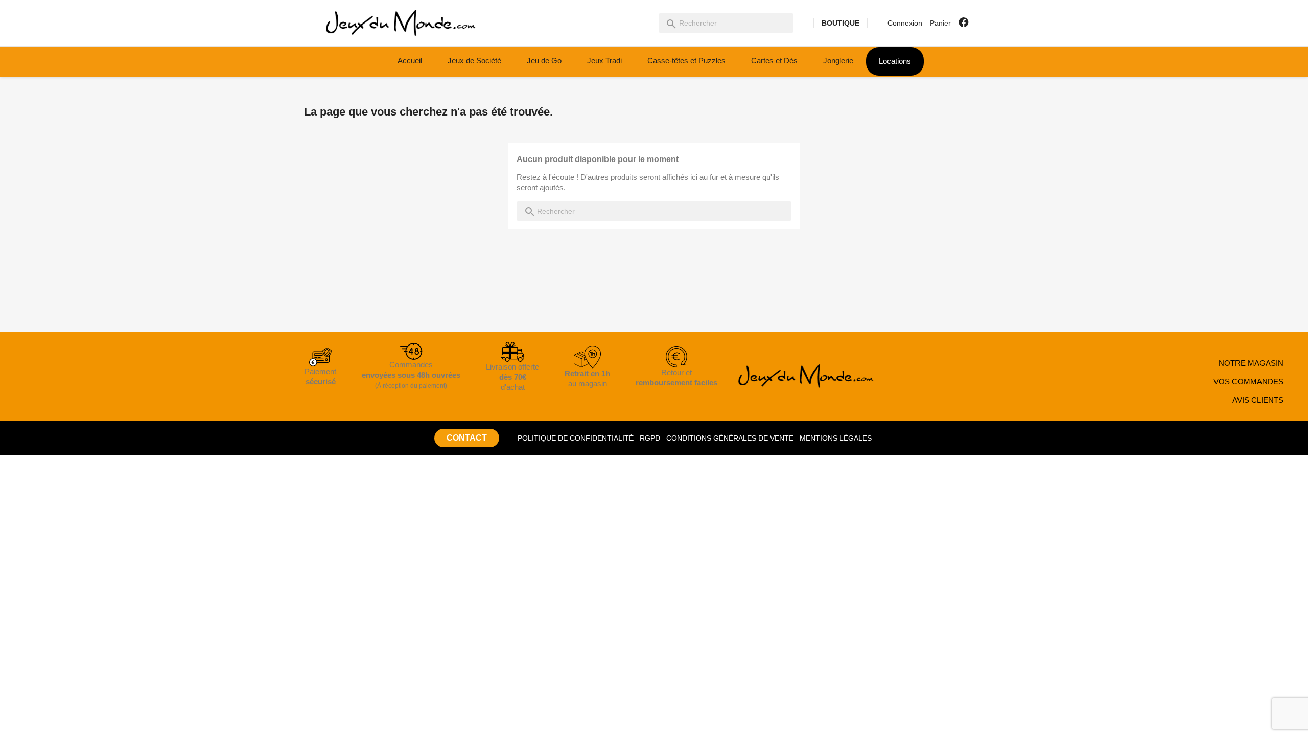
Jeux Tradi (604, 60)
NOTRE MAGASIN (1251, 363)
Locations (895, 61)
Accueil (410, 60)
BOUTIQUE (840, 23)
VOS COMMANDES (1248, 381)
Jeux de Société (474, 60)
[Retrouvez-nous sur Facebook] (964, 22)
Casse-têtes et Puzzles (686, 60)
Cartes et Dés (774, 60)
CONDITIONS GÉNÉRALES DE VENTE (729, 438)
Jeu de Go (544, 60)
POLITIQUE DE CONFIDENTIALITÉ (576, 438)
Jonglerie (838, 60)
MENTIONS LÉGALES (836, 438)
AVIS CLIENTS (1257, 400)
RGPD (650, 438)
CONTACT (467, 437)
